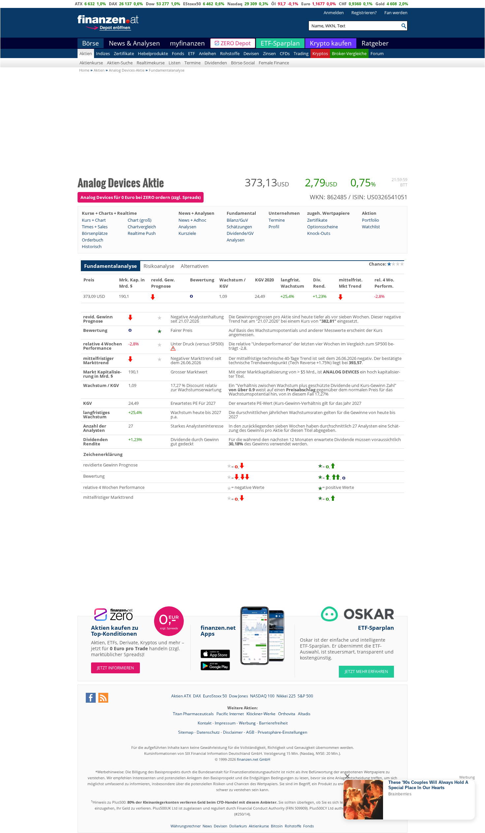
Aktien (86, 53)
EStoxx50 (192, 3)
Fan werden (395, 13)
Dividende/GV (240, 233)
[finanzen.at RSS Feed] (103, 698)
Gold (380, 3)
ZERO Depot (236, 43)
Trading (301, 53)
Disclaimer (233, 732)
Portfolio (370, 220)
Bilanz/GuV (237, 220)
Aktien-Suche (120, 63)
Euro (305, 3)
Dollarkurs (238, 825)
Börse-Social (243, 63)
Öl (273, 3)
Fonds (178, 53)
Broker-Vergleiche (349, 53)
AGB (250, 732)
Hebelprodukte (153, 53)
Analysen (187, 227)
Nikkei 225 (286, 696)
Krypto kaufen (331, 43)
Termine (192, 63)
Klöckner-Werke (261, 714)
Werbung (247, 723)
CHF (343, 3)
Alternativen (195, 266)
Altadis (304, 714)
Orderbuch (92, 240)
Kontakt (204, 723)
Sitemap (185, 732)
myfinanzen (187, 43)
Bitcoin (277, 825)
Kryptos (320, 53)
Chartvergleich (142, 227)
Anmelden (334, 13)
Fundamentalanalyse (110, 266)
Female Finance (274, 63)
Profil (274, 227)
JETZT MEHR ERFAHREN (366, 671)
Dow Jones (238, 696)
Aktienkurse (91, 63)
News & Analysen (134, 43)
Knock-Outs (318, 233)
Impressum (225, 723)
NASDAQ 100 (262, 696)
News (207, 825)
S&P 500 (305, 696)
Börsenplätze (95, 233)
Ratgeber (375, 43)
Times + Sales (95, 227)
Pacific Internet (230, 714)
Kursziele (187, 233)
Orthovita (287, 714)
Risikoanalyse (159, 266)
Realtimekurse (151, 63)
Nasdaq (234, 3)
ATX (78, 3)
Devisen (251, 53)
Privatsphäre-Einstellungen (282, 732)
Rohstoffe (230, 53)
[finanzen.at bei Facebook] (91, 698)
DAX (113, 3)
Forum (377, 53)
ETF (191, 53)
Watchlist (371, 227)
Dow (150, 3)
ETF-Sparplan (280, 43)
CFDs (285, 53)
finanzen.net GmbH (253, 759)
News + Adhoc (192, 220)
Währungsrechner (186, 825)
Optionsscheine (322, 227)
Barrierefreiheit (273, 723)
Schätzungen (239, 227)
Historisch (92, 246)
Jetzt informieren (115, 668)
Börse (90, 43)
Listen (174, 63)
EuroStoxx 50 (215, 696)
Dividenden (216, 63)
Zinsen (269, 53)
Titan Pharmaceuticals (194, 714)
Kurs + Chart (94, 220)
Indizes (103, 53)
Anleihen (207, 53)
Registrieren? (364, 13)
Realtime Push (142, 233)
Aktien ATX (181, 696)
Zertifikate (124, 53)
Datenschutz (208, 732)
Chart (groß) (139, 220)
